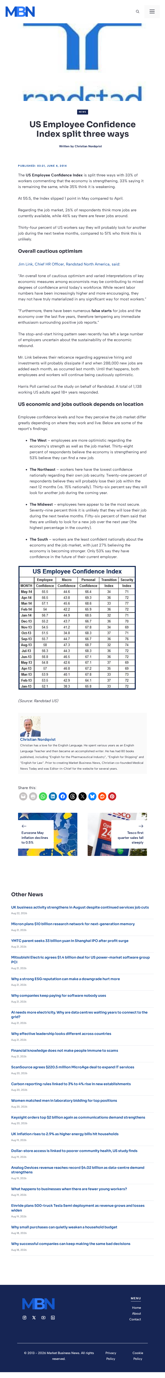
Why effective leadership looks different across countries (61, 1033)
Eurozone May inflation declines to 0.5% (34, 837)
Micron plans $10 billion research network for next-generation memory (73, 924)
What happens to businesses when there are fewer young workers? (69, 1189)
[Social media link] (24, 1317)
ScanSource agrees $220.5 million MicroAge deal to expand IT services (72, 1067)
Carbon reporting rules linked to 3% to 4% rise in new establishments (71, 1084)
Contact (135, 1319)
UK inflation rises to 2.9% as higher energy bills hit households (65, 1134)
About (136, 1313)
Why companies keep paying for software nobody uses (58, 995)
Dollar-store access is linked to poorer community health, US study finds (74, 1151)
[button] (137, 11)
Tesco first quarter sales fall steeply (131, 837)
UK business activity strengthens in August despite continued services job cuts (80, 907)
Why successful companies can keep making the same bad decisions (70, 1243)
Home (136, 1308)
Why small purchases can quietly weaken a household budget (64, 1227)
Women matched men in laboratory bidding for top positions (64, 1100)
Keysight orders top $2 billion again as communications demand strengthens (78, 1117)
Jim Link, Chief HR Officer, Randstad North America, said (68, 264)
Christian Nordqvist (88, 146)
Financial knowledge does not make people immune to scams (64, 1050)
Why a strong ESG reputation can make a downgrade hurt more (65, 979)
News (82, 111)
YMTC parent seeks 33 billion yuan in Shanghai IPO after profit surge (69, 941)
